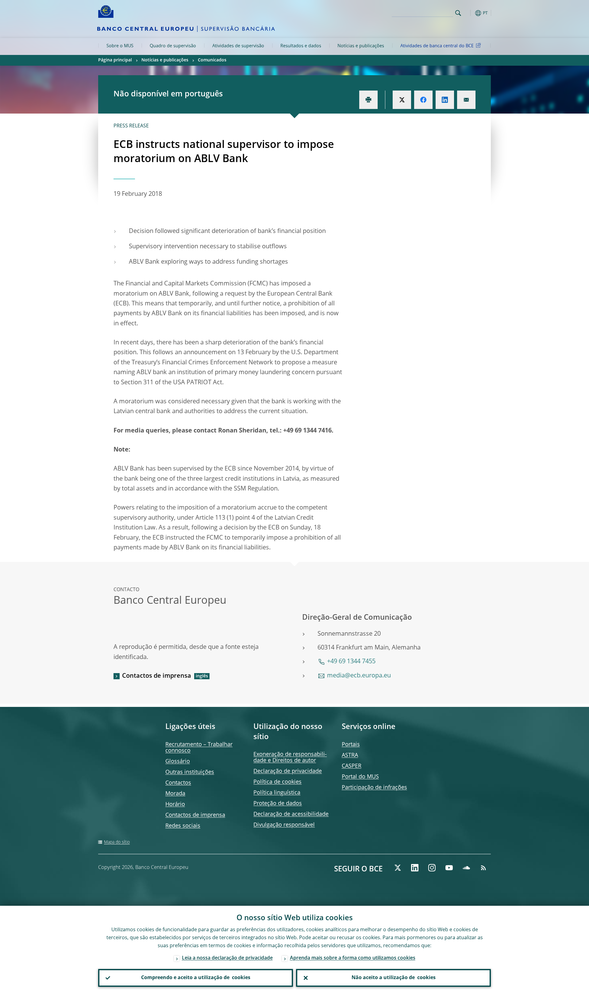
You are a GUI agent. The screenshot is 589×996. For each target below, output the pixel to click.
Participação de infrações (374, 787)
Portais (351, 744)
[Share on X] (402, 100)
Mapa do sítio (117, 842)
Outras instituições (189, 772)
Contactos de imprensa (156, 676)
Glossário (177, 761)
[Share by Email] (466, 100)
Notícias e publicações (360, 46)
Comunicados (212, 60)
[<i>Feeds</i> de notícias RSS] (483, 867)
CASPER (351, 766)
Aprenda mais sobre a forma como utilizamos (352, 958)
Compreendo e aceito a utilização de (195, 977)
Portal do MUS (360, 777)
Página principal (115, 60)
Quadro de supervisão (173, 46)
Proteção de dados (277, 803)
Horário (175, 804)
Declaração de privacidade (287, 771)
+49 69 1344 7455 (351, 662)
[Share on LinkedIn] (445, 100)
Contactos (178, 783)
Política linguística (276, 793)
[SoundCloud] (466, 867)
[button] (469, 13)
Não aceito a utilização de (394, 977)
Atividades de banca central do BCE (437, 46)
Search (458, 13)
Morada (175, 793)
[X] (397, 867)
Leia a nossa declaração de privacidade (227, 958)
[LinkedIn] (414, 867)
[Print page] (368, 100)
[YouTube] (449, 867)
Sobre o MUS (119, 46)
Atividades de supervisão (238, 46)
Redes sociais (182, 826)
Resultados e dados (300, 46)
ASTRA (350, 755)
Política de (277, 782)
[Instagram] (432, 867)
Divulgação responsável (284, 825)
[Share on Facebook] (423, 100)
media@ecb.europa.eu (359, 676)
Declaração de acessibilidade (291, 814)
